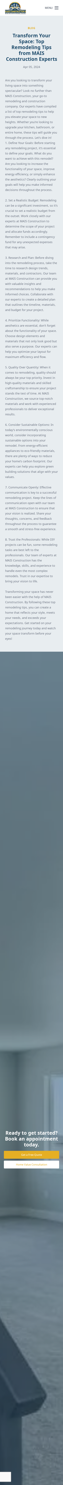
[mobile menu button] (56, 8)
